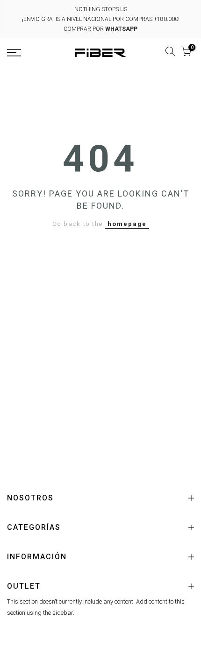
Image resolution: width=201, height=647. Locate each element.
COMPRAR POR (100, 29)
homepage (127, 223)
